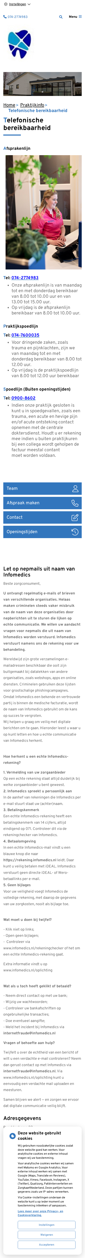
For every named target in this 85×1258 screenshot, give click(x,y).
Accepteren (46, 1245)
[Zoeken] (60, 17)
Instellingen (46, 1225)
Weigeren (46, 1235)
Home (9, 105)
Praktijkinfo (32, 105)
